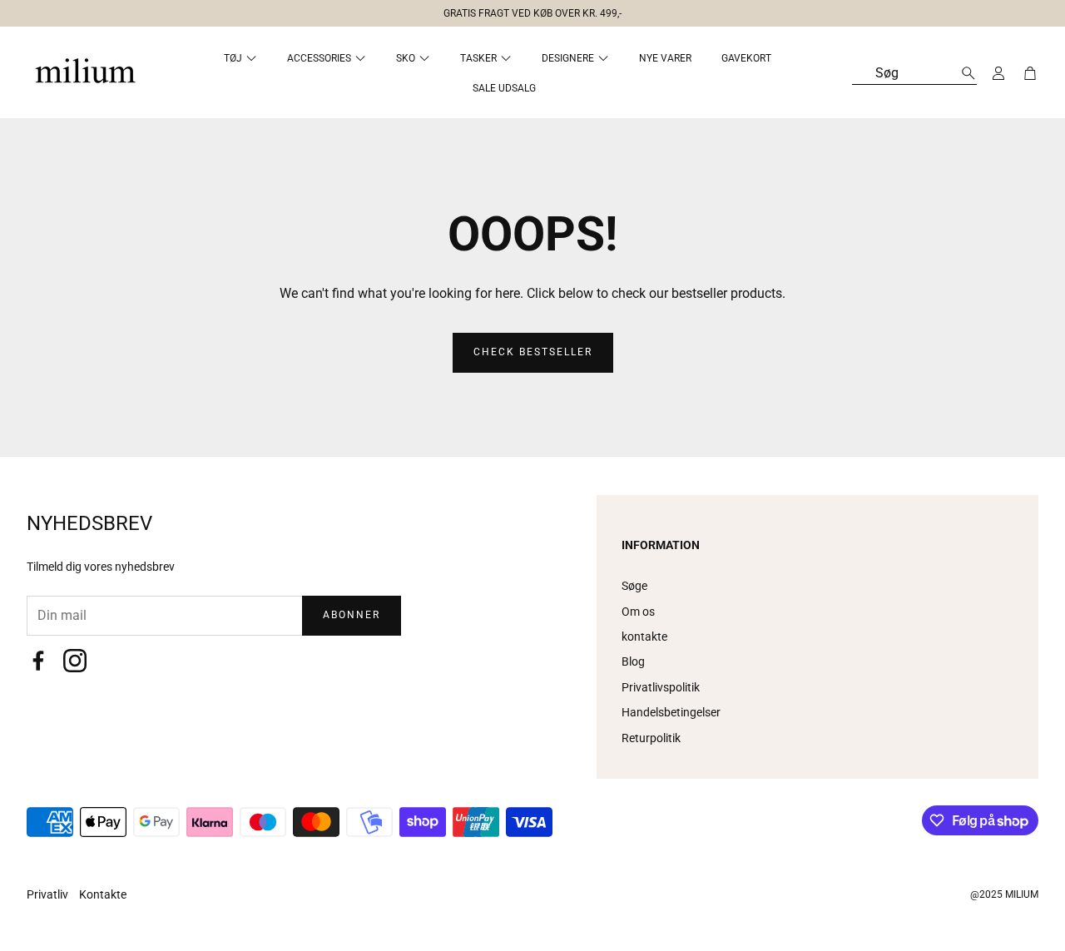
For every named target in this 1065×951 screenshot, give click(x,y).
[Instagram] (75, 660)
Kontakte (102, 894)
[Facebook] (38, 660)
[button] (526, 10)
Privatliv (49, 894)
